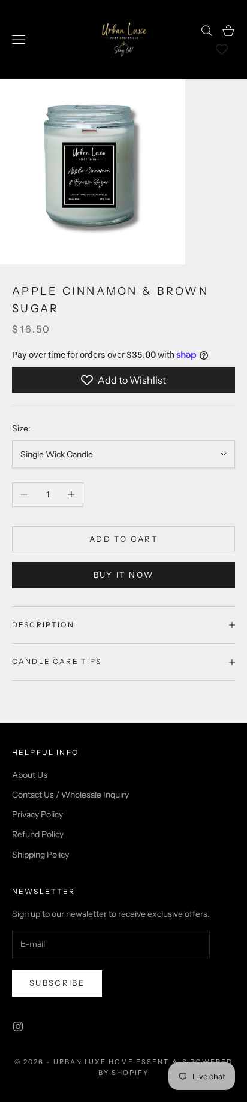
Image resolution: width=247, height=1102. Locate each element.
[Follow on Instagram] (18, 1026)
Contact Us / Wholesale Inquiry (70, 794)
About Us (29, 774)
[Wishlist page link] (222, 49)
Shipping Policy (40, 854)
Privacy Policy (37, 814)
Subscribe (57, 983)
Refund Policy (38, 834)
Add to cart (123, 539)
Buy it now (123, 574)
